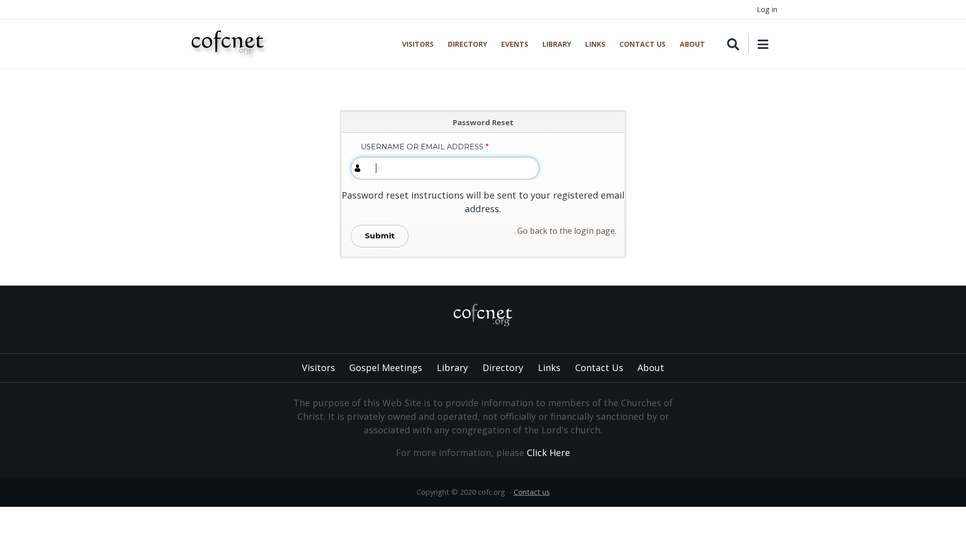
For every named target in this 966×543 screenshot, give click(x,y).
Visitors (418, 44)
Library (556, 44)
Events (514, 44)
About (692, 44)
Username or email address (422, 146)
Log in (767, 9)
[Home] (230, 44)
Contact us (532, 492)
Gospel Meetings (385, 367)
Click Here (548, 452)
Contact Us (642, 44)
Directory (467, 44)
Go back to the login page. (566, 230)
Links (595, 44)
